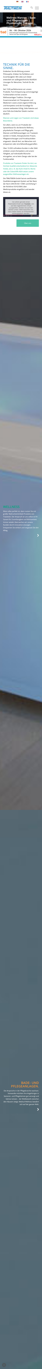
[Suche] (30, 7)
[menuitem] (30, 7)
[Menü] (36, 7)
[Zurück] (2, 20)
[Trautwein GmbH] (17, 7)
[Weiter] (40, 20)
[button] (4, 1365)
